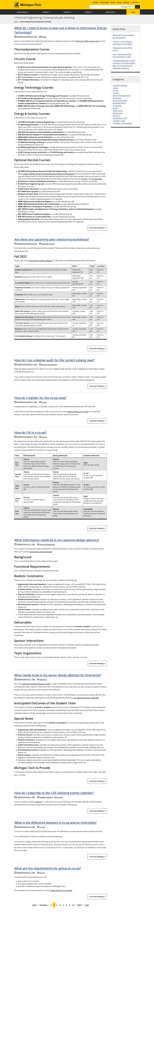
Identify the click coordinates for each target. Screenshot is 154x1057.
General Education (120, 100)
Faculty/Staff (104, 2)
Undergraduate (22, 12)
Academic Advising (46, 797)
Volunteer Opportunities (122, 123)
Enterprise (43, 679)
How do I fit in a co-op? (30, 432)
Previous (43, 905)
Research (66, 12)
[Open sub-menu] (139, 2)
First (34, 905)
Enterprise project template (41, 551)
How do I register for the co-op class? (40, 398)
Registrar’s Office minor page (87, 41)
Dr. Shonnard (97, 179)
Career (115, 88)
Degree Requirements (49, 365)
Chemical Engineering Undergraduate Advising (44, 17)
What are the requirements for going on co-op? (47, 868)
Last (87, 905)
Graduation (117, 105)
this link (38, 802)
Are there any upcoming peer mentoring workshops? (51, 239)
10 (73, 905)
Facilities (88, 12)
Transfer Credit (119, 121)
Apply (133, 12)
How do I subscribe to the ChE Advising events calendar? (54, 793)
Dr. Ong (84, 179)
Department (109, 12)
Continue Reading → (97, 228)
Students (95, 2)
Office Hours (58, 797)
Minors (44, 37)
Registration (118, 113)
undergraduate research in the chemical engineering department (48, 174)
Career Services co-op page (78, 411)
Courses (116, 93)
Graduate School (119, 103)
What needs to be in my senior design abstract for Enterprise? (57, 675)
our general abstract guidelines (86, 698)
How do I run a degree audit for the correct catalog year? (54, 360)
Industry (126, 2)
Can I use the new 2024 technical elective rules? (122, 55)
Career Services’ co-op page (61, 890)
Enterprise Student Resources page (36, 684)
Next (79, 905)
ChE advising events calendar (40, 260)
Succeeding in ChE (48, 244)
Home (16, 22)
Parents (119, 2)
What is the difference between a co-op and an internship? (55, 823)
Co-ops (44, 402)
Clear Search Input (119, 7)
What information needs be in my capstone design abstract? (56, 540)
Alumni (112, 2)
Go (138, 7)
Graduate (45, 12)
